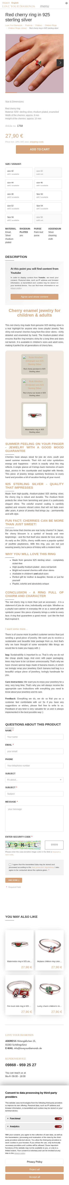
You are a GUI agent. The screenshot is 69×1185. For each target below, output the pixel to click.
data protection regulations (43, 867)
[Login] (50, 4)
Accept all (34, 1176)
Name (9, 730)
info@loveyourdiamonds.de (28, 1048)
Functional (15, 1118)
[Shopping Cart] (57, 4)
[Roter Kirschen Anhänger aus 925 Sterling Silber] (34, 361)
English (15, 3)
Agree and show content (34, 296)
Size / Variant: (13, 164)
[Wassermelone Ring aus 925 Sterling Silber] (34, 416)
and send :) (13, 880)
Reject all (34, 1169)
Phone (9, 759)
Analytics (14, 1126)
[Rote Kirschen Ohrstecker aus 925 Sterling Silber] (34, 385)
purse (37, 229)
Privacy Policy (34, 1161)
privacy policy (16, 288)
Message (11, 802)
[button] (60, 62)
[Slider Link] (34, 63)
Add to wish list (14, 149)
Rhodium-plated (25, 230)
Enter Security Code (18, 837)
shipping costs (37, 142)
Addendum (54, 229)
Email (9, 745)
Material (10, 229)
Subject (10, 773)
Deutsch (6, 3)
